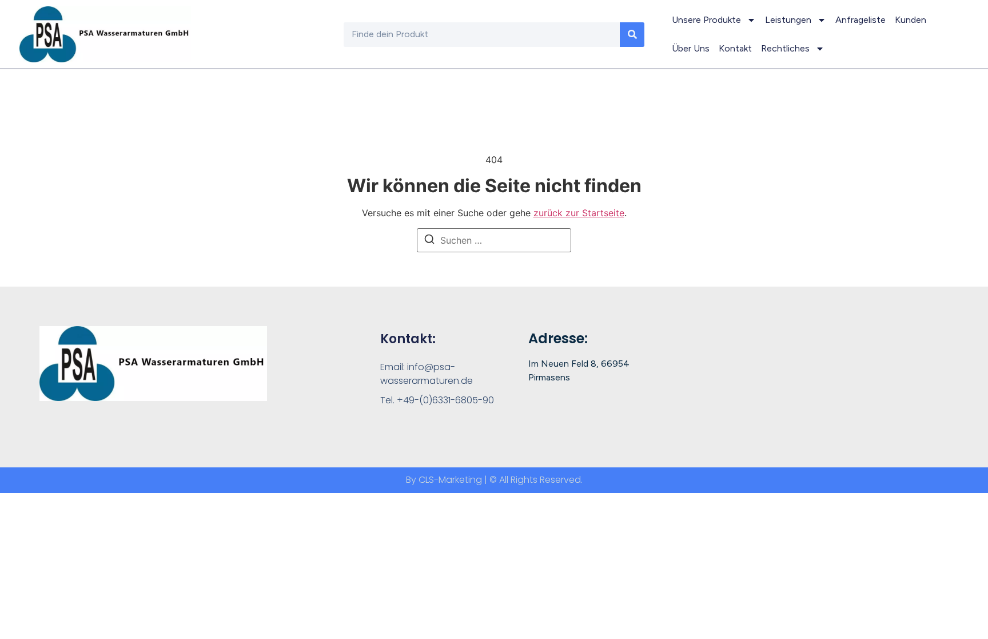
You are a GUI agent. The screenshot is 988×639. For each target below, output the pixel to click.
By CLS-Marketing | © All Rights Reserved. (494, 479)
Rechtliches (785, 48)
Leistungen (788, 19)
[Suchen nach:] (494, 240)
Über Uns (691, 48)
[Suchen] (429, 241)
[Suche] (632, 34)
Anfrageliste (860, 19)
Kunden (910, 19)
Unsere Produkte (706, 19)
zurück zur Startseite (578, 213)
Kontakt (735, 48)
